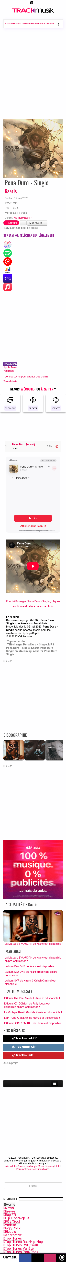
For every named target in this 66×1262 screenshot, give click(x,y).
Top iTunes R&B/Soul (21, 1245)
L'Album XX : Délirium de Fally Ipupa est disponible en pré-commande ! (27, 1005)
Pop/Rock (12, 1228)
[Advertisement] (33, 78)
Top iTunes (13, 1238)
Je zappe (56, 408)
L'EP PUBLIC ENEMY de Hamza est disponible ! (32, 1017)
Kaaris (11, 191)
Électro (10, 1232)
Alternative (13, 1235)
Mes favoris (36, 223)
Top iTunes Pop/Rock (21, 1252)
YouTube (8, 370)
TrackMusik (10, 364)
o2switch (10, 1166)
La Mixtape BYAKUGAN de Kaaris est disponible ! (33, 1012)
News (9, 1208)
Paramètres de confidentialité (32, 1169)
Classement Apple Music (31, 1166)
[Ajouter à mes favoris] (23, 222)
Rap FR (10, 1215)
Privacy (50, 1166)
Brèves (10, 1211)
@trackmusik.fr (23, 1047)
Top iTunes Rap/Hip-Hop (24, 1242)
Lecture (12, 223)
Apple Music (10, 367)
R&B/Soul (12, 1221)
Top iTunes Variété (19, 1248)
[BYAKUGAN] (13, 759)
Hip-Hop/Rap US (17, 1218)
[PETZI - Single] (34, 759)
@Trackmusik (22, 1055)
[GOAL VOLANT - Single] (55, 759)
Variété (10, 1225)
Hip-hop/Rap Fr (23, 217)
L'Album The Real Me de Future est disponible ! (32, 998)
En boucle (10, 408)
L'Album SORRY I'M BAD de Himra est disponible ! (33, 1023)
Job (58, 1166)
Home (10, 1205)
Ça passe (33, 408)
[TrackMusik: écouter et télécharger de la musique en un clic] (33, 12)
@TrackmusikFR (24, 1038)
